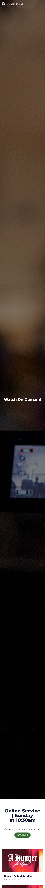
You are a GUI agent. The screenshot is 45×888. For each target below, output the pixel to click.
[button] (41, 4)
